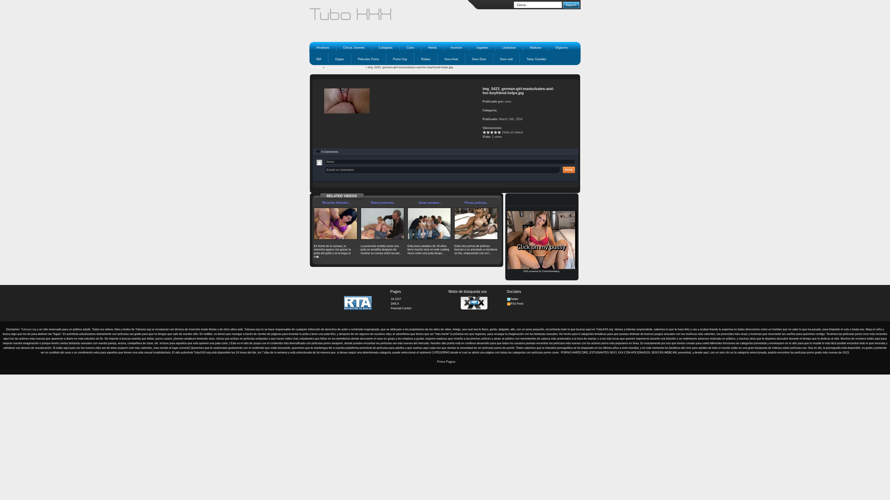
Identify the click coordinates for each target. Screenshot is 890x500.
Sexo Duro (479, 59)
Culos (410, 47)
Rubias (425, 59)
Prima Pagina (446, 361)
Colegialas (386, 47)
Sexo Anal (451, 59)
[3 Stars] (492, 132)
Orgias (339, 59)
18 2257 (396, 299)
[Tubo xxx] (390, 16)
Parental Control (401, 308)
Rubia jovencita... (383, 202)
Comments (329, 151)
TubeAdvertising (550, 271)
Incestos (456, 47)
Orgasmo (561, 47)
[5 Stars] (499, 132)
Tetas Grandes (536, 59)
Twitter (514, 299)
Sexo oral (506, 59)
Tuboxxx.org (28, 329)
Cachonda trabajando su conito (345, 67)
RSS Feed (516, 303)
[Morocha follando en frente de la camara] (336, 223)
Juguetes (482, 47)
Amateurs (322, 47)
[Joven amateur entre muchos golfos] (429, 223)
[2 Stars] (488, 132)
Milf (318, 59)
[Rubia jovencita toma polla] (382, 223)
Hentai (432, 47)
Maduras (535, 47)
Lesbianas (509, 47)
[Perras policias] (476, 223)
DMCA (395, 303)
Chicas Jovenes (354, 47)
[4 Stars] (495, 132)
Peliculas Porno (368, 59)
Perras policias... (477, 202)
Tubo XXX (315, 67)
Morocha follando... (336, 202)
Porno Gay (400, 59)
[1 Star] (484, 132)
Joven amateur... (430, 202)
